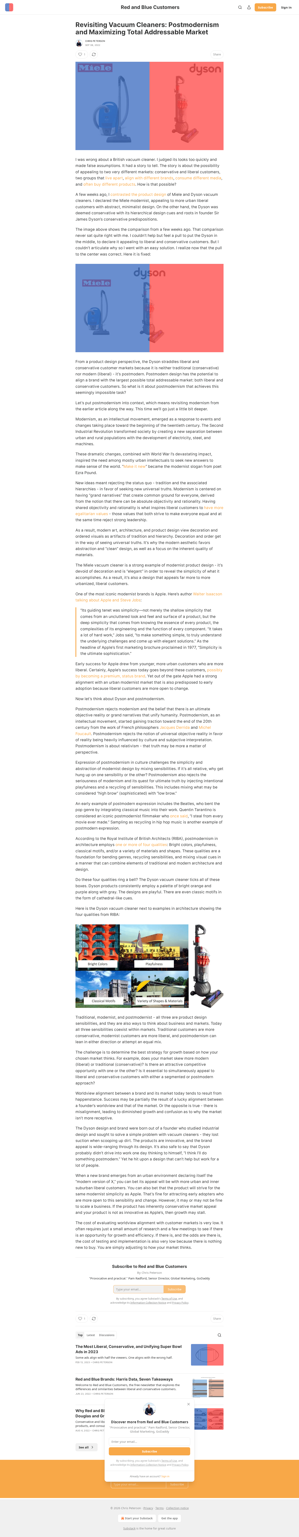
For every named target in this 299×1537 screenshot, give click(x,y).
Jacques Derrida (174, 727)
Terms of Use (169, 1460)
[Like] (78, 1399)
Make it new (134, 466)
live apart (113, 178)
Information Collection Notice (148, 1465)
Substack (129, 1528)
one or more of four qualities (141, 844)
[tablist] (96, 1335)
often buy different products (108, 184)
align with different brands (148, 178)
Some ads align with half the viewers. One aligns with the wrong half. (123, 1357)
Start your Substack (139, 1518)
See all (84, 1447)
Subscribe (265, 7)
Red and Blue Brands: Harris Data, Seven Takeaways (124, 1379)
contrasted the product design (137, 194)
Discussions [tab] (106, 1335)
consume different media (197, 178)
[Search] (240, 7)
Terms (159, 1508)
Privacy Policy (180, 1465)
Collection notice (177, 1508)
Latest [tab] (91, 1335)
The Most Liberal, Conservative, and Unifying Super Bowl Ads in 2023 (128, 1349)
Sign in (286, 7)
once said (178, 816)
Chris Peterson (95, 41)
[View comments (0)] (114, 1367)
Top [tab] (80, 1335)
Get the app (169, 1518)
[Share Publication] (249, 7)
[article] (149, 1357)
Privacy (148, 1508)
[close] (188, 1404)
